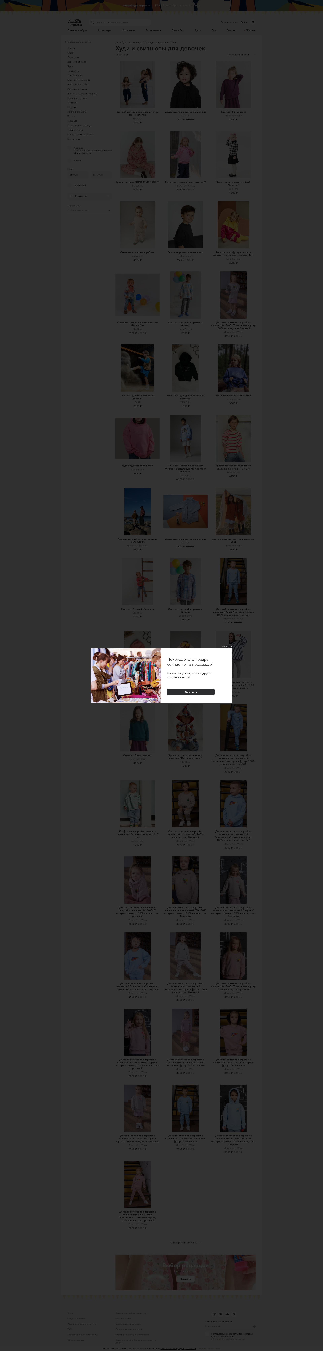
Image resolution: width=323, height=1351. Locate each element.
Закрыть (225, 646)
